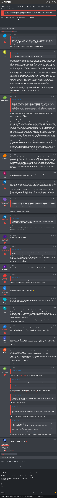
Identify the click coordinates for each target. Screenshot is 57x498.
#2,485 (54, 172)
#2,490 (54, 246)
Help (49, 492)
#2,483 (54, 96)
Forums (31, 477)
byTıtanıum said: (15, 277)
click (28, 442)
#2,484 (54, 154)
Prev (3, 31)
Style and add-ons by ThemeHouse (35, 496)
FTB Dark (3, 492)
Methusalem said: (15, 99)
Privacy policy (44, 492)
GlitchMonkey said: (16, 370)
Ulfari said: (14, 53)
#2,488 (54, 216)
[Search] (55, 2)
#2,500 (54, 439)
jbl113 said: (14, 406)
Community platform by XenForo (14, 496)
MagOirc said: (15, 420)
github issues (23, 375)
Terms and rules (36, 492)
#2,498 (54, 348)
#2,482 (54, 51)
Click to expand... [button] (33, 111)
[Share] (52, 35)
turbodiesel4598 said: (16, 218)
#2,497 (54, 337)
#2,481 (54, 35)
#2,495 (54, 307)
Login (2, 486)
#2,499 (54, 367)
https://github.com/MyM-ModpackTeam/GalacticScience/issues (24, 391)
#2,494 (54, 298)
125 (15, 31)
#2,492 (54, 274)
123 (10, 31)
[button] (2, 2)
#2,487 (54, 198)
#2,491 (54, 265)
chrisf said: (14, 37)
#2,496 (54, 325)
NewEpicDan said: (15, 395)
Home (31, 475)
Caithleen (4, 8)
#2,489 (54, 235)
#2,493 (54, 287)
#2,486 (54, 181)
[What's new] (52, 2)
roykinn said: (14, 385)
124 (13, 31)
